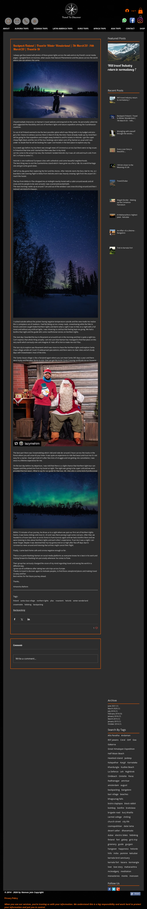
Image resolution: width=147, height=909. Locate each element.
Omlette (123, 776)
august (124, 785)
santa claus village (27, 601)
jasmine (124, 853)
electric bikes (121, 835)
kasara (124, 862)
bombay (112, 808)
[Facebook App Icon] (132, 20)
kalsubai (133, 853)
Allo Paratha (113, 735)
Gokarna (112, 744)
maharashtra (130, 867)
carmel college (115, 817)
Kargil (123, 762)
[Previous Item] (112, 52)
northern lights (43, 601)
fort (118, 839)
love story (118, 867)
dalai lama (129, 826)
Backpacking (19, 610)
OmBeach (112, 776)
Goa (134, 739)
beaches (124, 794)
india (116, 853)
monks (124, 876)
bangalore (126, 789)
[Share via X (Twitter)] (21, 619)
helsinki (68, 601)
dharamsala (127, 830)
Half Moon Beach (116, 753)
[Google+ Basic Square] (118, 889)
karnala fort (113, 862)
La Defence (113, 771)
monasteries (114, 876)
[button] (34, 21)
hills (110, 853)
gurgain (129, 844)
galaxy (124, 839)
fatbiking (28, 605)
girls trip (133, 839)
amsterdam (113, 785)
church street (114, 821)
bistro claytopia (115, 803)
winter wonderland (80, 601)
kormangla (134, 862)
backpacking (38, 605)
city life (125, 821)
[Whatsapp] (124, 20)
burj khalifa (127, 812)
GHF (129, 739)
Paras (131, 776)
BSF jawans (113, 739)
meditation (126, 871)
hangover (112, 848)
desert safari (114, 830)
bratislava (130, 808)
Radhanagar (114, 780)
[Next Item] (135, 52)
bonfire (120, 808)
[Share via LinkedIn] (28, 619)
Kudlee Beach (127, 767)
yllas (52, 601)
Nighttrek (129, 771)
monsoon (133, 876)
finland (16, 601)
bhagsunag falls (115, 798)
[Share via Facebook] (14, 619)
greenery (112, 844)
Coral (122, 739)
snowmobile (18, 605)
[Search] (141, 17)
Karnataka (132, 762)
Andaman (125, 735)
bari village (113, 794)
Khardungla (113, 767)
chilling (126, 817)
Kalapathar (113, 762)
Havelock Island (115, 758)
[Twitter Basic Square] (113, 889)
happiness (124, 848)
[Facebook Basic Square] (109, 889)
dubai (110, 835)
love (110, 867)
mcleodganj (113, 871)
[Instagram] (140, 20)
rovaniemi (60, 601)
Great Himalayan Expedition (121, 748)
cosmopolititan (115, 826)
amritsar (125, 780)
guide (121, 844)
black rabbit (130, 803)
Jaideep (128, 758)
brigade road (114, 812)
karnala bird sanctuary (119, 857)
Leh (122, 771)
